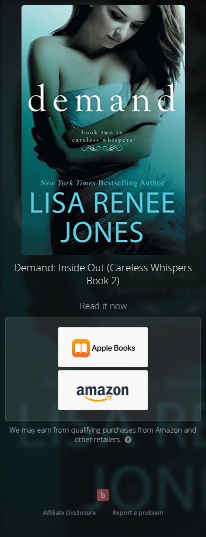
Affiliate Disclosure (69, 513)
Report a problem (138, 513)
